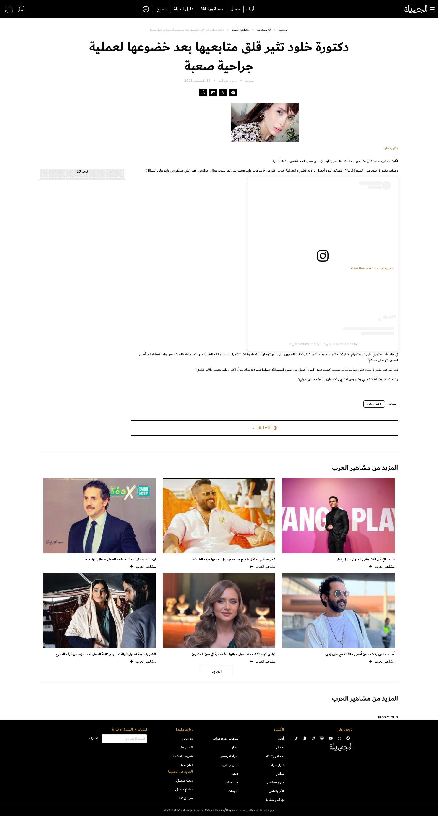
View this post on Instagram (372, 268)
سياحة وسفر (229, 756)
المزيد (217, 671)
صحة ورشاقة (212, 9)
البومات (233, 791)
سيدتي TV (186, 798)
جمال (235, 9)
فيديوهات (231, 782)
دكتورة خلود (374, 403)
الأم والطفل (276, 791)
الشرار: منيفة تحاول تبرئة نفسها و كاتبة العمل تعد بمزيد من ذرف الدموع (106, 654)
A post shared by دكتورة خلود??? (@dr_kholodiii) (322, 344)
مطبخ (162, 9)
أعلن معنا (186, 765)
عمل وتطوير (230, 765)
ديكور (234, 774)
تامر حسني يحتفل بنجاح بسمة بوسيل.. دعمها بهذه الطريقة (234, 559)
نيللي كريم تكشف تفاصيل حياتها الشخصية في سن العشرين (233, 654)
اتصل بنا (187, 747)
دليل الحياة (183, 9)
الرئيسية (283, 29)
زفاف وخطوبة (275, 800)
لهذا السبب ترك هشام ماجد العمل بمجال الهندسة (120, 559)
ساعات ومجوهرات (225, 738)
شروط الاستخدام (181, 756)
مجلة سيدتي (184, 780)
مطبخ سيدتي (184, 789)
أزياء (250, 9)
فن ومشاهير (263, 29)
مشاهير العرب (240, 29)
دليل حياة (277, 765)
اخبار (235, 747)
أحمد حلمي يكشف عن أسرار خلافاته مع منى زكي (360, 654)
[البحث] (21, 9)
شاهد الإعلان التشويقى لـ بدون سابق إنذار (365, 559)
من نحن (187, 738)
